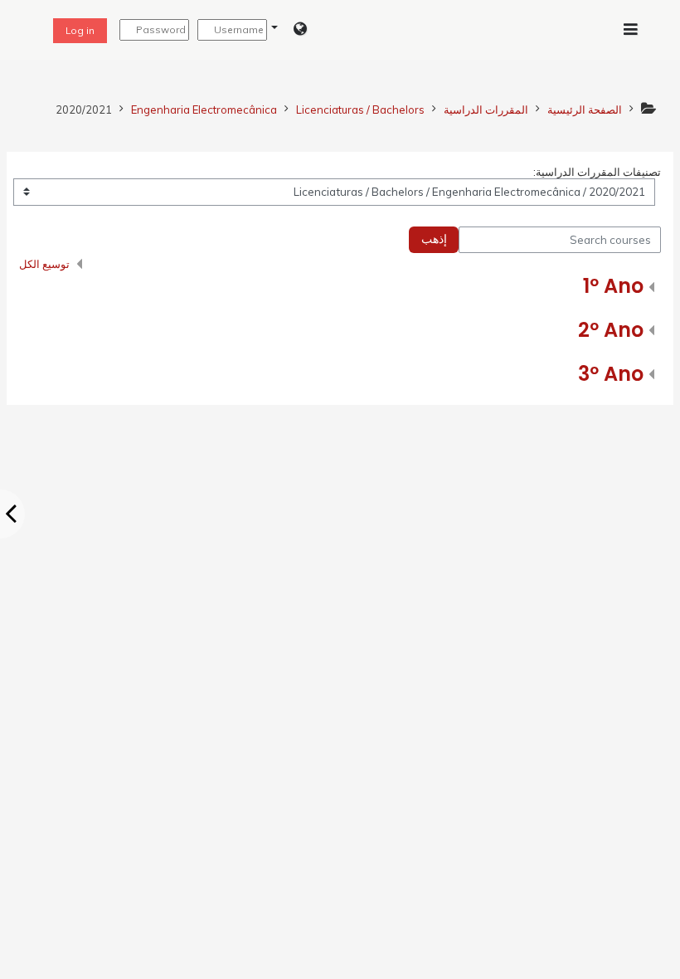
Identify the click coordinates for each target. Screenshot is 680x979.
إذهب (434, 238)
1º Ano (613, 286)
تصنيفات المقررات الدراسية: (597, 171)
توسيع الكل (44, 263)
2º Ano (611, 329)
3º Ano (611, 373)
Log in (80, 30)
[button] (289, 30)
